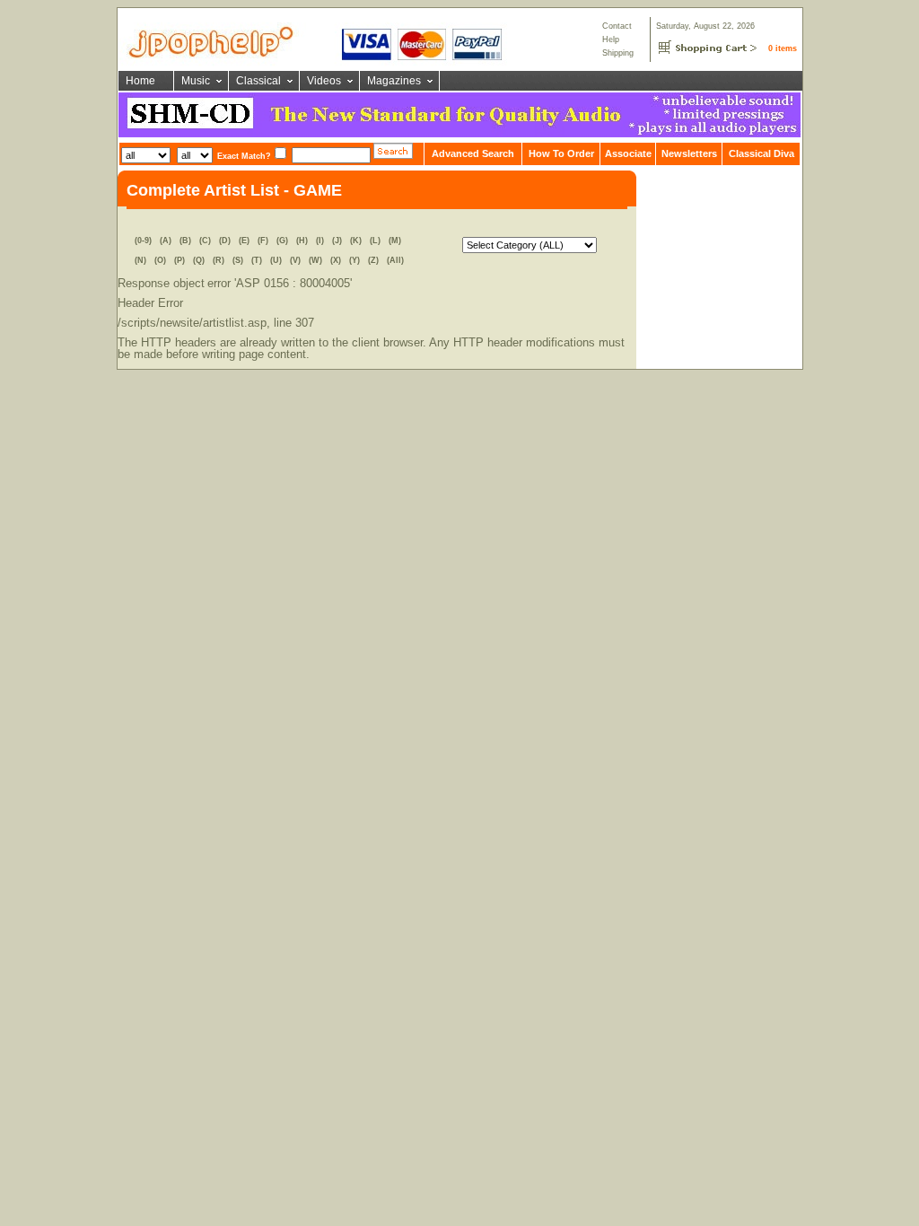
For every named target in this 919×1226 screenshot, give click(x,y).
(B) (185, 240)
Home (140, 80)
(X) (335, 260)
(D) (225, 240)
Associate (628, 153)
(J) (337, 240)
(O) (160, 260)
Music (195, 80)
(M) (395, 240)
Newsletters (689, 153)
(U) (276, 260)
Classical (258, 80)
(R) (218, 260)
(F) (263, 240)
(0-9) (143, 240)
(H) (302, 240)
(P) (179, 260)
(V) (295, 260)
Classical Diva (761, 153)
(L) (375, 240)
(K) (356, 240)
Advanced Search (473, 153)
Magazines (394, 80)
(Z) (373, 260)
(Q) (199, 260)
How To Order (561, 153)
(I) (320, 240)
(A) (165, 240)
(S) (237, 260)
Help (610, 39)
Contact (617, 26)
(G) (282, 240)
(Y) (354, 260)
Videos (324, 80)
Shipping (618, 52)
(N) (140, 260)
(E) (244, 240)
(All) (395, 260)
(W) (315, 260)
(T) (256, 260)
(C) (205, 240)
